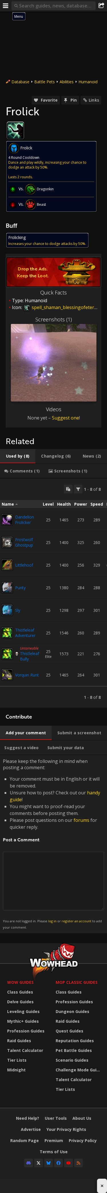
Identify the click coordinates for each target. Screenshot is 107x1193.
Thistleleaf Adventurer (25, 632)
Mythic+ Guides (23, 1021)
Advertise (31, 1129)
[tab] (17, 456)
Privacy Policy (83, 1140)
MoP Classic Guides (77, 982)
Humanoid (88, 81)
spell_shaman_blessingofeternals (67, 307)
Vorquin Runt (27, 675)
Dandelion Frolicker (24, 519)
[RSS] (78, 1163)
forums (81, 820)
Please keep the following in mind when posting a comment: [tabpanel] (52, 843)
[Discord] (28, 1163)
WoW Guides (20, 982)
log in (52, 921)
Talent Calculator (25, 1050)
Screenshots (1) (53, 319)
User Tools (56, 1118)
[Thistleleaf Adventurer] (7, 632)
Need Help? (27, 1118)
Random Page (24, 1140)
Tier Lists (17, 1060)
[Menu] (5, 5)
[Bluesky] (48, 1163)
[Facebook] (58, 1163)
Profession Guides (26, 1031)
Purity (20, 587)
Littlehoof (24, 565)
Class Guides (20, 992)
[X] (38, 1163)
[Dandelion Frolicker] (7, 519)
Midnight (16, 1070)
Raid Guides (19, 1040)
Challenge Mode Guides (78, 1070)
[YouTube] (68, 1163)
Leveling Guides (23, 1011)
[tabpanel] (53, 593)
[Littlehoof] (7, 564)
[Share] (101, 5)
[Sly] (7, 610)
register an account (76, 921)
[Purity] (7, 587)
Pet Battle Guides (74, 1050)
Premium (54, 1140)
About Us (81, 1118)
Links (94, 100)
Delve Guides (20, 1001)
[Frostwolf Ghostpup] (7, 542)
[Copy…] (68, 489)
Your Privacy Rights (66, 1129)
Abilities (67, 81)
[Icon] (15, 130)
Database (20, 81)
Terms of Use (54, 1151)
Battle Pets (44, 81)
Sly (17, 610)
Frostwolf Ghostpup (24, 542)
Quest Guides (69, 1031)
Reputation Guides (75, 1040)
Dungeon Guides (72, 1011)
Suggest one (65, 418)
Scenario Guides (72, 1060)
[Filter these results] (78, 489)
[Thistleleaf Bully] (7, 653)
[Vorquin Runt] (7, 674)
